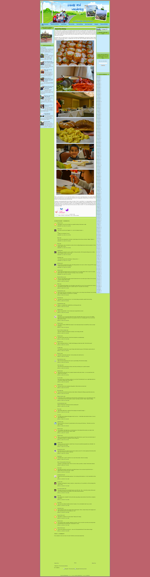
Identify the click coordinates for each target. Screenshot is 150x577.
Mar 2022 (98, 101)
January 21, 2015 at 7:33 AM (64, 260)
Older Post (94, 563)
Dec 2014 (98, 200)
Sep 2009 (98, 289)
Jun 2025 (98, 83)
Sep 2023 (98, 91)
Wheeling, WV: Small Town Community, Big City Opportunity (48, 87)
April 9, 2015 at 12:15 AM (63, 406)
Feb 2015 (98, 197)
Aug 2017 (98, 155)
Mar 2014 (98, 213)
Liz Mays (59, 347)
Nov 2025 (98, 77)
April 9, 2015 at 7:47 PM (63, 465)
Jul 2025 (98, 81)
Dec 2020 (98, 108)
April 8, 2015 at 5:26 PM (63, 356)
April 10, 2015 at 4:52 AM (63, 492)
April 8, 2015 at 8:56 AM (63, 327)
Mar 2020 (98, 117)
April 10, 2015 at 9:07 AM (63, 525)
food (71, 215)
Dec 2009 (98, 285)
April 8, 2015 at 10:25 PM (63, 400)
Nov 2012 (98, 235)
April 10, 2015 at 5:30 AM (63, 499)
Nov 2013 (98, 218)
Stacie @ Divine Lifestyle (61, 330)
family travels (61, 215)
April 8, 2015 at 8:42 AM (63, 320)
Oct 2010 (98, 271)
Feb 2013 (98, 231)
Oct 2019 (98, 122)
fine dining (67, 215)
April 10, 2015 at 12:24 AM (63, 472)
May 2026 (98, 76)
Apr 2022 (98, 100)
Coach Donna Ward (60, 488)
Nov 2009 (98, 286)
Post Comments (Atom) (63, 565)
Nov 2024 (98, 87)
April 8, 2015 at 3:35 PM (63, 344)
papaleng (59, 250)
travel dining (76, 215)
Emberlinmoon (60, 449)
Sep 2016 (98, 170)
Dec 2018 (98, 132)
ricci (58, 414)
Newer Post (56, 563)
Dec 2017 (98, 149)
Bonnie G (59, 353)
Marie (58, 237)
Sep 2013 (98, 221)
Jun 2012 (98, 242)
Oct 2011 (98, 254)
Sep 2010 (98, 272)
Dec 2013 (98, 217)
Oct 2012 (98, 237)
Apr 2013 (98, 228)
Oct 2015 (98, 186)
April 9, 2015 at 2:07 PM (63, 459)
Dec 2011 (98, 251)
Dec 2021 (98, 104)
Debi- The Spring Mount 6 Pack (63, 462)
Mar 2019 (98, 128)
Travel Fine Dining (60, 29)
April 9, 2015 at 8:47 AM (63, 439)
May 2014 (98, 210)
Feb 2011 (98, 265)
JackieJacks (59, 508)
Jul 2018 (98, 139)
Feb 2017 (98, 163)
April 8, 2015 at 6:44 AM (63, 306)
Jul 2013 (98, 224)
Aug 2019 (98, 125)
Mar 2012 (98, 247)
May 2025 (98, 84)
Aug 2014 (98, 206)
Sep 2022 (98, 94)
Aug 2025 (98, 80)
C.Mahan (59, 442)
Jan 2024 (98, 90)
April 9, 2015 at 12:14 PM (63, 446)
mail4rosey (59, 421)
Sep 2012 (98, 238)
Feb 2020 (98, 118)
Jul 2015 (98, 190)
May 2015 (98, 193)
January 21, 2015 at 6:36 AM (64, 254)
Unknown (59, 270)
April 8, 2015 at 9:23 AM (63, 333)
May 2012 (98, 244)
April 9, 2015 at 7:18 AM (63, 432)
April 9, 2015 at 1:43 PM (63, 453)
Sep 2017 (98, 153)
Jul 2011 (98, 258)
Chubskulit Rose (60, 303)
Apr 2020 (98, 115)
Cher (58, 495)
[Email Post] (74, 214)
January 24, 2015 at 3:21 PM (64, 274)
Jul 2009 (98, 292)
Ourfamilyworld (60, 474)
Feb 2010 (98, 282)
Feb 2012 (98, 248)
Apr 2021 (98, 105)
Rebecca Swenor (60, 396)
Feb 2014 (98, 214)
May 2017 (98, 159)
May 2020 (98, 114)
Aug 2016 (98, 172)
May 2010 (98, 278)
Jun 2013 (98, 225)
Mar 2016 (98, 179)
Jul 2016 (98, 173)
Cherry (58, 228)
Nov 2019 (98, 121)
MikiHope (59, 263)
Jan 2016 (98, 182)
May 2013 (98, 227)
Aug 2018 (98, 138)
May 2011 (98, 261)
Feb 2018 (98, 146)
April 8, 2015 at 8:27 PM (63, 387)
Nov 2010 (98, 269)
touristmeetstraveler (61, 403)
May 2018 (98, 142)
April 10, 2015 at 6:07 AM (63, 505)
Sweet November (43, 47)
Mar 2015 (98, 196)
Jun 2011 (98, 259)
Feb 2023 (98, 93)
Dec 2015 (98, 183)
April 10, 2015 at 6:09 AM (63, 512)
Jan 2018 (98, 148)
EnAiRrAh (88, 575)
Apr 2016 (98, 177)
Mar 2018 (98, 145)
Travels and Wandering (64, 575)
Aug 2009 (98, 290)
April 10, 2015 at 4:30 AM (63, 485)
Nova (58, 243)
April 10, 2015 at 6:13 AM (63, 518)
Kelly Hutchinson (60, 359)
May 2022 (98, 98)
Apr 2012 (98, 245)
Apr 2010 (98, 279)
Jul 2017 (98, 156)
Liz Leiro (59, 377)
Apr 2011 (98, 262)
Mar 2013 (98, 230)
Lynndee (59, 481)
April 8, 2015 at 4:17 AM (63, 288)
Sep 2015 (98, 187)
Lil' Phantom (46, 54)
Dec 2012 (98, 234)
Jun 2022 (98, 97)
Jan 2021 (98, 107)
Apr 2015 (98, 194)
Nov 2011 (98, 252)
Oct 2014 (98, 203)
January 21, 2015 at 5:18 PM (64, 267)
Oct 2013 (98, 220)
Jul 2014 (98, 207)
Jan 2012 (98, 249)
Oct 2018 (98, 135)
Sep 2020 (98, 110)
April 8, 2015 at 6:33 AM (63, 300)
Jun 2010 (98, 276)
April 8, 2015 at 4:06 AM (63, 281)
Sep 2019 (98, 124)
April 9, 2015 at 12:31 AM (63, 412)
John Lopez (59, 365)
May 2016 (98, 176)
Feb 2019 (98, 129)
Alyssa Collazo (60, 515)
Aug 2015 (98, 189)
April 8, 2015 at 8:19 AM (63, 312)
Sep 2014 (98, 204)
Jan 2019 (98, 131)
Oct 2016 (98, 169)
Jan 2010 (98, 283)
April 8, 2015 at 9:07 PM (63, 393)
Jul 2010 (98, 275)
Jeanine (58, 315)
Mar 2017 (98, 162)
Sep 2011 (98, 255)
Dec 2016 (98, 166)
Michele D (59, 341)
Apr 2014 (98, 211)
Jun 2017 (98, 158)
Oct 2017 (98, 152)
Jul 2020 (98, 111)
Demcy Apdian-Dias (78, 575)
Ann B (58, 502)
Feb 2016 (98, 180)
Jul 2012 (98, 241)
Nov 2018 (98, 134)
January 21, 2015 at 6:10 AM (64, 247)
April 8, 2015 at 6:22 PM (63, 362)
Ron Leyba (59, 390)
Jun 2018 (98, 141)
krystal (58, 456)
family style (62, 199)
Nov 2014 (98, 201)
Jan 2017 (98, 165)
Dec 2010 (98, 268)
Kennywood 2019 (47, 121)
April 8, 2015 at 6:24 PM (63, 368)
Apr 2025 (98, 86)
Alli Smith (59, 297)
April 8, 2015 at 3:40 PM (63, 350)
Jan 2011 (98, 266)
